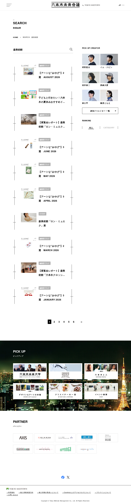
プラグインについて (103, 492)
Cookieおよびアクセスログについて (77, 492)
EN (123, 5)
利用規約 (11, 492)
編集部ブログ (44, 65)
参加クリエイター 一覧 (100, 111)
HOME (15, 37)
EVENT (42, 214)
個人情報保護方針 (26, 492)
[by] (65, 5)
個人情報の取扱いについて (48, 492)
